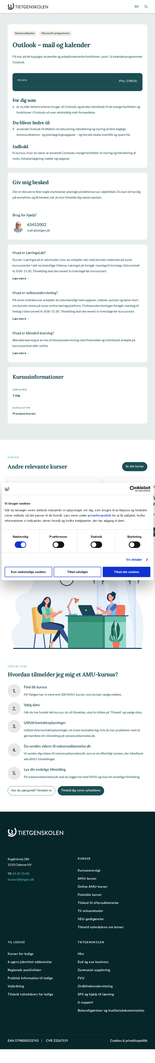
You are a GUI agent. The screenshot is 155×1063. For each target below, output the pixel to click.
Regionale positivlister (24, 970)
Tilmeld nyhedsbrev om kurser (101, 927)
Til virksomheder (90, 910)
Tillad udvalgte (77, 572)
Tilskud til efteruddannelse (98, 902)
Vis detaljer (134, 559)
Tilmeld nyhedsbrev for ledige (30, 994)
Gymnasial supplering (94, 970)
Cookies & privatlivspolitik (128, 1040)
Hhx (81, 954)
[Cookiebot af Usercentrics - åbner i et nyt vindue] (132, 489)
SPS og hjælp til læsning (96, 994)
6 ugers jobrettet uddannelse (30, 962)
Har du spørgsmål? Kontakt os (31, 790)
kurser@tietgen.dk (21, 879)
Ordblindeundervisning (95, 986)
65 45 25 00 (20, 873)
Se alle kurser (135, 466)
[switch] (58, 544)
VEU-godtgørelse (91, 919)
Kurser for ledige (21, 954)
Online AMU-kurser (93, 886)
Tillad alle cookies (126, 572)
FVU (81, 978)
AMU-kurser (87, 878)
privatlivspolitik (100, 515)
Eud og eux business (93, 962)
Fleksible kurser (90, 894)
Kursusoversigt (89, 870)
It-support (85, 1002)
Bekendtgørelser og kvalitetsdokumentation (111, 1010)
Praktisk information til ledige (30, 978)
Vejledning (16, 986)
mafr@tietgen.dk (38, 230)
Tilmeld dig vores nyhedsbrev (81, 790)
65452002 (36, 225)
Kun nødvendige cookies (28, 572)
